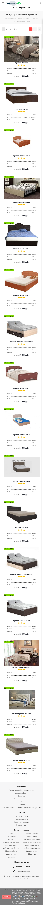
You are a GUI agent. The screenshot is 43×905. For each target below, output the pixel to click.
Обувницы (32, 854)
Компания (21, 786)
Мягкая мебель (11, 851)
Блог (21, 802)
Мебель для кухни (32, 845)
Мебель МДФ (32, 836)
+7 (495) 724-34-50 (23, 8)
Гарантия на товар (21, 822)
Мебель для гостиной (32, 839)
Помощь (21, 812)
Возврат (21, 805)
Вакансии (21, 796)
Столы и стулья (32, 851)
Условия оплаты (21, 816)
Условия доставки (21, 819)
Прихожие (11, 857)
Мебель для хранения (32, 848)
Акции (11, 834)
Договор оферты (21, 793)
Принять (6, 897)
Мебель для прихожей (32, 842)
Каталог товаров (21, 830)
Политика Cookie (18, 903)
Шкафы (11, 839)
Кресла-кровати (11, 854)
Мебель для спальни (11, 842)
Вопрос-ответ (21, 825)
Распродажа (11, 836)
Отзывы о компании (21, 799)
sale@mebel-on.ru (23, 871)
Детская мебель (11, 845)
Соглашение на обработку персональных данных (22, 808)
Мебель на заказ (32, 834)
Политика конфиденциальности (21, 790)
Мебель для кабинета (11, 848)
